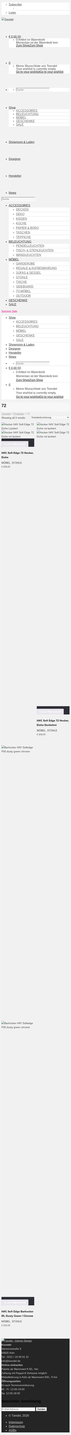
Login (12, 12)
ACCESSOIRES (27, 110)
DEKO (20, 214)
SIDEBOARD (24, 286)
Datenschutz (17, 1426)
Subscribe (15, 4)
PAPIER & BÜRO (27, 227)
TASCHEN (23, 232)
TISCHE (21, 282)
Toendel (6, 413)
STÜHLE (22, 277)
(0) (15, 36)
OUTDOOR (23, 295)
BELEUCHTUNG (27, 114)
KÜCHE (21, 223)
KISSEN (21, 218)
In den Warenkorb (15, 444)
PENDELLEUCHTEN (30, 245)
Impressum (16, 1422)
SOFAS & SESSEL (28, 272)
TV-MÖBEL (23, 291)
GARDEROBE (25, 263)
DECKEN (22, 209)
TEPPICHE (23, 237)
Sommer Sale (9, 311)
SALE (20, 124)
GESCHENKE (25, 121)
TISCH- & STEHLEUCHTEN (35, 250)
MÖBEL (21, 117)
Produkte (18, 413)
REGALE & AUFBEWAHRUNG (36, 268)
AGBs (12, 1430)
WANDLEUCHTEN (28, 254)
